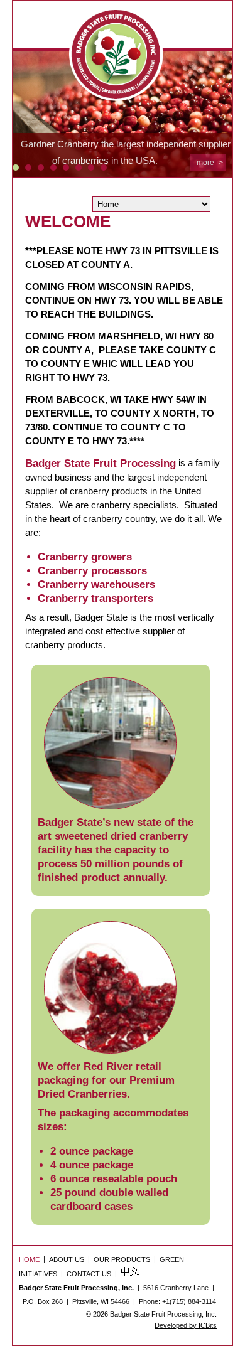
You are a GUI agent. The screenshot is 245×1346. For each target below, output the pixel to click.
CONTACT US (89, 1274)
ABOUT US (66, 1259)
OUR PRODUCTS (122, 1259)
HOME (29, 1259)
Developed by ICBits (186, 1325)
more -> (210, 162)
